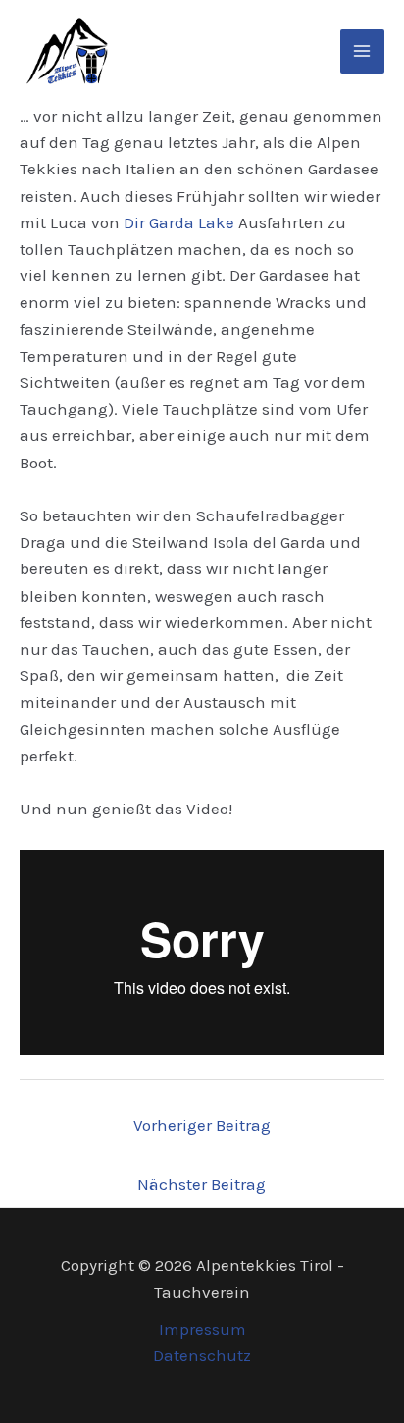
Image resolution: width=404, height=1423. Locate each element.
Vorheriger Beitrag (202, 1125)
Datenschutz (202, 1355)
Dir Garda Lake (179, 222)
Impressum (202, 1329)
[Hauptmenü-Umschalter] (362, 51)
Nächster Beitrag (201, 1184)
